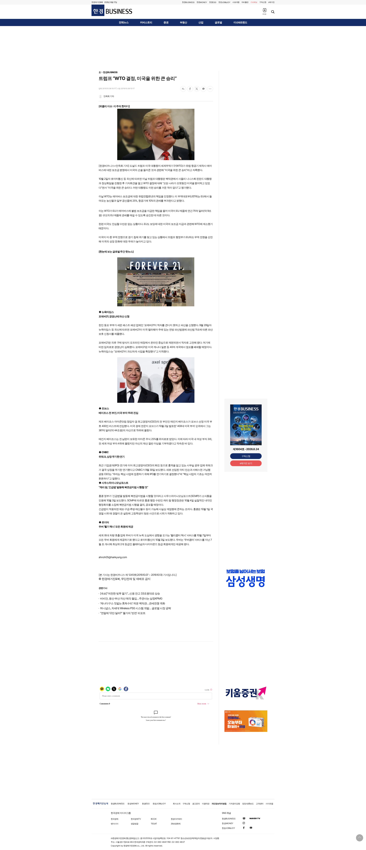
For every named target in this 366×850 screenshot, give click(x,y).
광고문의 (196, 803)
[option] (245, 581)
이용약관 (205, 803)
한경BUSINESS (110, 72)
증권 (166, 22)
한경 (188, 2)
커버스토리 (146, 22)
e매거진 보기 (246, 463)
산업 (200, 22)
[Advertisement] (183, 48)
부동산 (183, 22)
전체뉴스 (124, 22)
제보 (253, 2)
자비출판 (244, 2)
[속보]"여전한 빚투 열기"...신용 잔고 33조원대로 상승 (130, 593)
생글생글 (134, 823)
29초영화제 (175, 823)
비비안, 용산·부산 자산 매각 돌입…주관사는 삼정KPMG (131, 598)
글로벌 (218, 22)
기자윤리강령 (234, 803)
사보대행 (235, 2)
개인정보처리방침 (219, 803)
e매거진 (271, 2)
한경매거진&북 (97, 2)
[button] (264, 11)
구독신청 (262, 2)
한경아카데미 (176, 819)
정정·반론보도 (248, 803)
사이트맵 (269, 803)
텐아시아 (114, 823)
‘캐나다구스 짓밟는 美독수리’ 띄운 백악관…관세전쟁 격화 (132, 603)
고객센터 (259, 803)
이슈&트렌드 (240, 22)
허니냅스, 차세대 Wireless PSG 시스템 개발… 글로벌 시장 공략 (135, 608)
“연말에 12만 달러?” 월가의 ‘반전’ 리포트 (122, 613)
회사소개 (176, 803)
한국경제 (114, 819)
